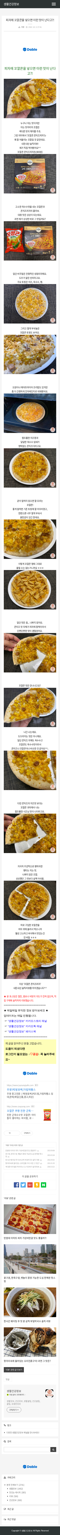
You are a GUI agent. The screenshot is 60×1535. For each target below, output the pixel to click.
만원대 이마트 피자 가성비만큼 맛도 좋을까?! (20, 1150)
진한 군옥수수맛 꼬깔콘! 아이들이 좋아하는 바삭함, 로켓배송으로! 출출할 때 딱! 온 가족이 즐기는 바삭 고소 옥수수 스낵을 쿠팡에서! (21, 1116)
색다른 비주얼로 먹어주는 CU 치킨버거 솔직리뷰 (22, 1166)
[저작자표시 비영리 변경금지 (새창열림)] (37, 1133)
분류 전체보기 (15, 1484)
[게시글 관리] (17, 1133)
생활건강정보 (11, 4)
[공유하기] (13, 1133)
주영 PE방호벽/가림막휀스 (21, 1089)
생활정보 (16, 1488)
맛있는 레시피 (17, 1492)
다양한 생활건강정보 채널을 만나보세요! (22, 1432)
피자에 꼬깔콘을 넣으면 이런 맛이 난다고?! (30, 20)
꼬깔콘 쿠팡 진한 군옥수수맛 (21, 1111)
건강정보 (15, 1500)
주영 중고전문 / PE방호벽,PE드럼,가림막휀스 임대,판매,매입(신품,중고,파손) (30, 1095)
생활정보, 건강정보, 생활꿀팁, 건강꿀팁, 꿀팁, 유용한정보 (23, 1402)
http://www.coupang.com (18, 1106)
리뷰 (22, 27)
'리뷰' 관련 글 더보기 (13, 1369)
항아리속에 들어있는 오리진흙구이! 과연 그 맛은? (22, 1163)
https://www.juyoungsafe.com (20, 1085)
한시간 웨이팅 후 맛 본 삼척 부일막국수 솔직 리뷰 (22, 1160)
